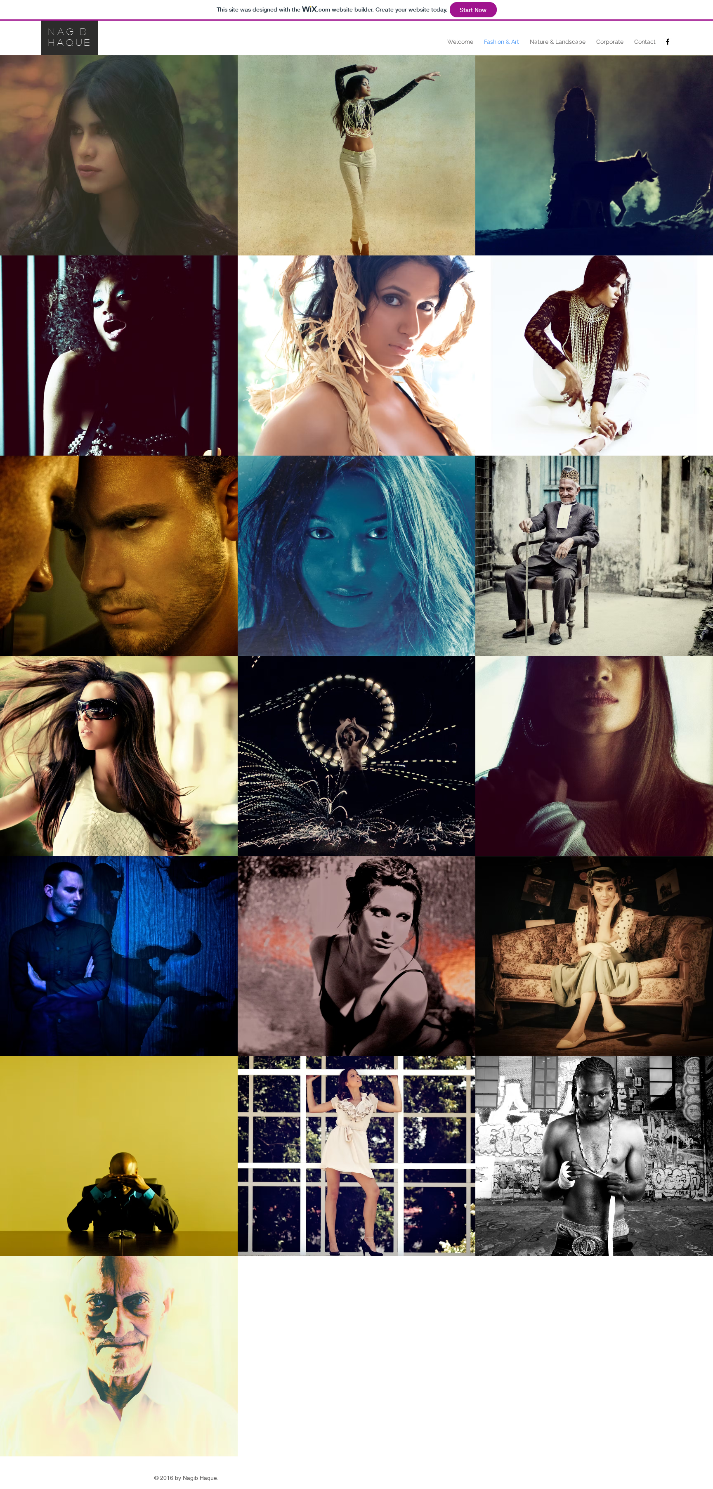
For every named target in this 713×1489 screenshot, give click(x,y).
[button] (119, 155)
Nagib (68, 31)
